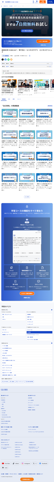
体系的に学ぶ (6, 6)
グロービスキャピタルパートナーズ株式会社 (6, 448)
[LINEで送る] (8, 59)
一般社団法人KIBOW (32, 444)
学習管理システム (31, 407)
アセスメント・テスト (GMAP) (33, 405)
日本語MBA (3, 400)
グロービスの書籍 (4, 429)
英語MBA (2, 408)
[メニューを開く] (3, 2)
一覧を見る (49, 105)
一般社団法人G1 (32, 442)
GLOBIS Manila (17, 451)
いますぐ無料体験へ (43, 41)
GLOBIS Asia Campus (19, 444)
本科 (3, 406)
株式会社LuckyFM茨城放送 (33, 450)
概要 (14, 99)
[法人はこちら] (50, 2)
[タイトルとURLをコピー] (11, 59)
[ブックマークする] (29, 56)
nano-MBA (4, 410)
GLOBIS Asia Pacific (18, 442)
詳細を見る (43, 45)
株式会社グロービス (4, 442)
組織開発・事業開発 (31, 409)
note (6, 468)
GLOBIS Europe (18, 449)
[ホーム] (1, 6)
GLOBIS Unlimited (4, 423)
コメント (19, 99)
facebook (44, 463)
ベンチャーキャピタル (32, 429)
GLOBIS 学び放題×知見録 (5, 421)
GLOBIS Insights (4, 434)
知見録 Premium (24, 55)
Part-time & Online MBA (6, 417)
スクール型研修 (31, 400)
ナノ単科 (3, 402)
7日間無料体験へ (42, 2)
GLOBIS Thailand (18, 454)
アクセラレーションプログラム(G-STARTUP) (36, 431)
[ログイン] (36, 1)
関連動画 (4, 99)
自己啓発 (10, 6)
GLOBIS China (17, 447)
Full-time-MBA (4, 414)
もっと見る (27, 196)
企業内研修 (30, 398)
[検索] (33, 1)
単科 (3, 404)
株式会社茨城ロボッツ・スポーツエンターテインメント (34, 448)
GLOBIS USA (17, 456)
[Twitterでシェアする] (3, 59)
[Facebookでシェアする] (5, 59)
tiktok (17, 463)
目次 (9, 99)
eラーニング (30, 402)
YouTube (7, 463)
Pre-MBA (3, 412)
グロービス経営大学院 (5, 444)
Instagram (27, 463)
